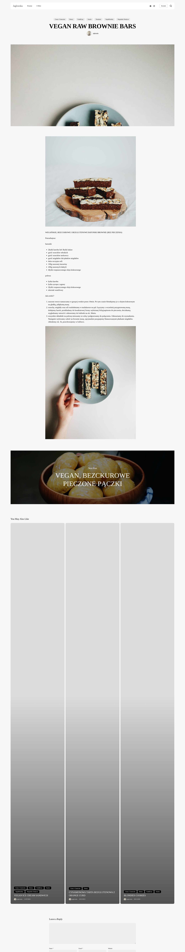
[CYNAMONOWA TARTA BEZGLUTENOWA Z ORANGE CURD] (92, 713)
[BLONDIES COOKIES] (147, 713)
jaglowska (95, 33)
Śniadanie (98, 19)
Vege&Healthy (109, 19)
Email (81, 948)
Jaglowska (18, 6)
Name (51, 948)
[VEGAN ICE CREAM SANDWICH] (38, 713)
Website (110, 948)
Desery (71, 19)
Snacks (89, 19)
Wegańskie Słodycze (123, 19)
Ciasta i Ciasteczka (60, 19)
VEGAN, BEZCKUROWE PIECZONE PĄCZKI (92, 477)
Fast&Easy (80, 19)
